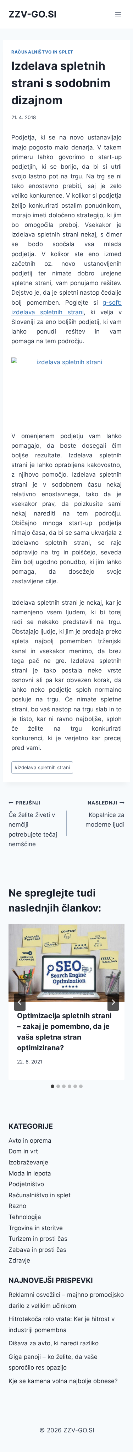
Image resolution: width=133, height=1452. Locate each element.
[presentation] (66, 963)
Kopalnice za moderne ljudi (104, 814)
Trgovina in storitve (36, 1228)
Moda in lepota (30, 1173)
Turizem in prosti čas (38, 1238)
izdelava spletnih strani (42, 767)
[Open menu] (117, 14)
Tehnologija (25, 1216)
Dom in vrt (23, 1151)
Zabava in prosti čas (37, 1249)
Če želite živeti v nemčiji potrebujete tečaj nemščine (33, 824)
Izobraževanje (28, 1162)
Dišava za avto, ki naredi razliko (54, 1343)
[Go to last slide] (20, 1002)
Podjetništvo (26, 1184)
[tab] (52, 1086)
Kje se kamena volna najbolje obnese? (63, 1381)
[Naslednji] (113, 1002)
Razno (17, 1205)
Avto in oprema (30, 1140)
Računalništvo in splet (42, 52)
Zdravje (19, 1260)
